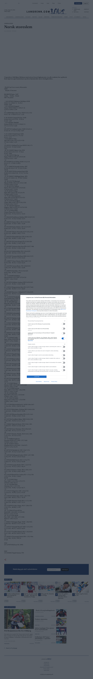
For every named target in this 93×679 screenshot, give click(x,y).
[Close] (70, 297)
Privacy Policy (54, 381)
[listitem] (46, 321)
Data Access (46, 381)
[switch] (63, 324)
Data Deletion (39, 381)
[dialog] (46, 339)
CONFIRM (36, 376)
